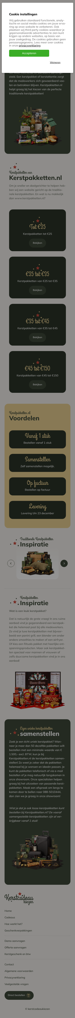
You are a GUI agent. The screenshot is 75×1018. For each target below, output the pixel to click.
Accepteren (29, 53)
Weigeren (55, 62)
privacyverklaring (29, 45)
